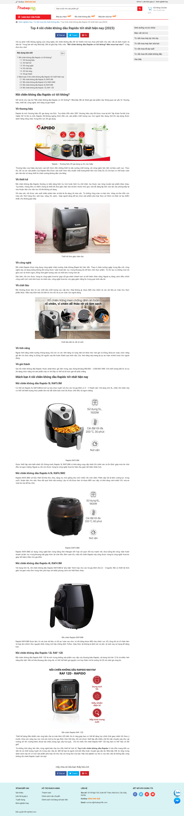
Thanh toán (46, 793)
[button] (61, 53)
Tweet (74, 35)
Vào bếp (138, 59)
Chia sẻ (61, 35)
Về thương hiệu (29, 60)
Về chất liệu (27, 68)
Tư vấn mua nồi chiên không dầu (46, 22)
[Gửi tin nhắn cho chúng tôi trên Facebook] (177, 800)
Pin (85, 35)
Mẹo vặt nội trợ (141, 33)
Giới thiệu (19, 793)
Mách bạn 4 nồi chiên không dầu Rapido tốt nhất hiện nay (41, 77)
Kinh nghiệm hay (162, 2)
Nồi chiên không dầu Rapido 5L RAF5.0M (38, 79)
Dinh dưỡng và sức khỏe (144, 28)
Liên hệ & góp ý (148, 2)
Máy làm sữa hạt (105, 17)
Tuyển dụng (20, 800)
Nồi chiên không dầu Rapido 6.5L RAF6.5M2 (39, 82)
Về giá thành (27, 74)
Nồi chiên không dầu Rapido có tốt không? (35, 58)
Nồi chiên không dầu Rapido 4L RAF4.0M (38, 85)
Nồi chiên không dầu (83, 17)
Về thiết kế (27, 63)
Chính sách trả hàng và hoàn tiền (55, 800)
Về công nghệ (28, 66)
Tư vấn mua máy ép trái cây (146, 38)
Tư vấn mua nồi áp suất (144, 49)
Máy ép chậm (61, 17)
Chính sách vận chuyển (51, 796)
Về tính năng (27, 71)
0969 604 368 (30, 2)
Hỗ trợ (139, 2)
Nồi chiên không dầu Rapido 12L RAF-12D (38, 88)
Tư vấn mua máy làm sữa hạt (146, 43)
